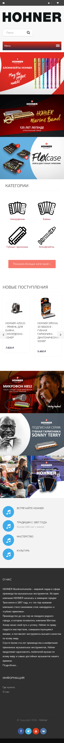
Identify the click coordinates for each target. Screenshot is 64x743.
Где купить (9, 687)
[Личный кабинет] (50, 2)
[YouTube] (36, 731)
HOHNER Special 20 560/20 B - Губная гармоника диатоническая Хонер (48, 332)
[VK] (43, 731)
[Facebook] (21, 731)
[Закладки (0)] (58, 2)
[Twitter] (28, 731)
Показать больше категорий (31, 264)
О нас (6, 692)
